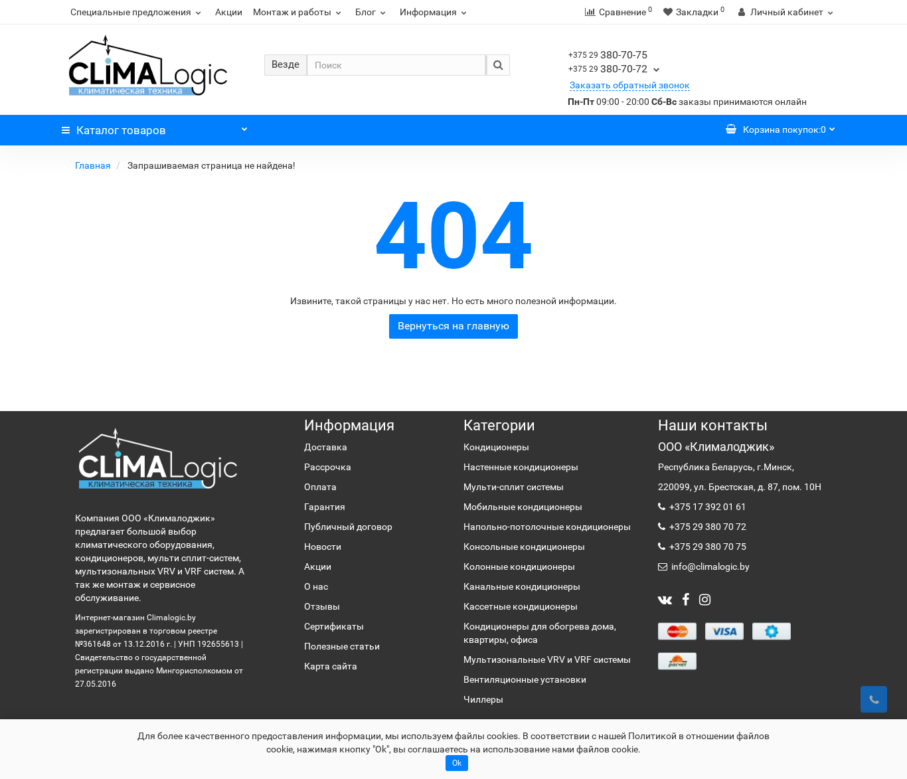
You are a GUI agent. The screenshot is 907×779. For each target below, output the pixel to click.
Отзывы (322, 606)
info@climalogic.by (709, 566)
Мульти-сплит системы (513, 486)
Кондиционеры (496, 447)
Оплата (320, 486)
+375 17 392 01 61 (706, 506)
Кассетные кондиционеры (520, 606)
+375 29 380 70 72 (706, 526)
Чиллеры (483, 699)
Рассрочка (327, 467)
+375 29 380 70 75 (706, 546)
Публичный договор (348, 526)
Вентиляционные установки (524, 679)
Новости (322, 546)
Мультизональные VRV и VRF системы (547, 659)
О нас (316, 586)
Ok (456, 763)
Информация (428, 12)
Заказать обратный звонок (630, 85)
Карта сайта (330, 666)
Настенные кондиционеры (520, 467)
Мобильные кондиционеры (522, 506)
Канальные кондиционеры (521, 586)
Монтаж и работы (292, 12)
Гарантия (324, 506)
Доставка (325, 447)
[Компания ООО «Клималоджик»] (158, 458)
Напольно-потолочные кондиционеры (547, 526)
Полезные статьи (342, 646)
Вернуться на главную (453, 325)
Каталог (121, 130)
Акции (228, 12)
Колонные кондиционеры (519, 566)
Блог (365, 12)
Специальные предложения (130, 12)
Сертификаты (334, 626)
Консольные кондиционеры (524, 546)
